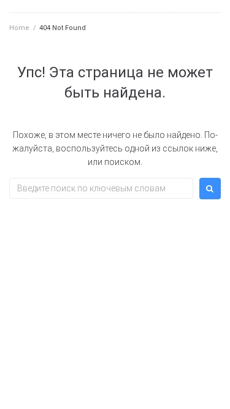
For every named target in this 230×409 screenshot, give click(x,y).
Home (19, 28)
